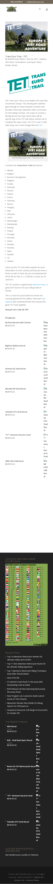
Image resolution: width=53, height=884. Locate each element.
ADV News (9, 62)
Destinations (20, 62)
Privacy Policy (32, 880)
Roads (8, 65)
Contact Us (19, 880)
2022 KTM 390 (13, 678)
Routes (14, 65)
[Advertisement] (26, 515)
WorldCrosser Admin (16, 59)
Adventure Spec (39, 284)
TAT (40, 125)
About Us (38, 877)
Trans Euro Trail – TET (16, 56)
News (39, 62)
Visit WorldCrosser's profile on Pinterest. (22, 855)
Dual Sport (31, 62)
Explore (43, 59)
